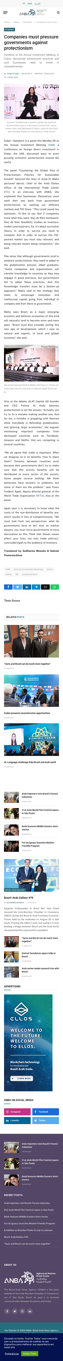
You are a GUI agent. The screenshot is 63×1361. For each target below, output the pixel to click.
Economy (9, 30)
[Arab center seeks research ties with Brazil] (11, 972)
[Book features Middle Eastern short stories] (11, 830)
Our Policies (10, 1330)
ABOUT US (10, 1264)
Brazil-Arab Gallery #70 (18, 897)
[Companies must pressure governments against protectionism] (31, 101)
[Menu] (5, 12)
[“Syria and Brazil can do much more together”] (31, 641)
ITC (7, 191)
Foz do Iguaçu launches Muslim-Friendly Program (29, 1223)
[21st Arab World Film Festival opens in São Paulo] (11, 813)
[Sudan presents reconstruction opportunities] (31, 690)
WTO (40, 495)
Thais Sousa (13, 74)
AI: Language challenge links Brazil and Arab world (30, 762)
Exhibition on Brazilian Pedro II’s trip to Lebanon (28, 1230)
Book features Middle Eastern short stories (26, 1216)
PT (24, 3)
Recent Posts (13, 1195)
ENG (30, 3)
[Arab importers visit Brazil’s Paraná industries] (11, 797)
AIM (51, 144)
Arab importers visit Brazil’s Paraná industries (27, 1203)
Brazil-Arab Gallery (15, 890)
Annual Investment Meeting (28, 569)
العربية (37, 3)
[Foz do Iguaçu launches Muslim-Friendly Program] (11, 846)
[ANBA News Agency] (33, 12)
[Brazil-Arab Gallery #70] (31, 875)
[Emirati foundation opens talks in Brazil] (11, 956)
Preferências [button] (12, 1353)
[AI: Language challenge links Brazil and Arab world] (31, 739)
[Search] (58, 12)
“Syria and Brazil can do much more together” (27, 664)
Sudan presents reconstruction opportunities (27, 713)
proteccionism (29, 574)
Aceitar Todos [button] (29, 1353)
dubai (50, 569)
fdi (17, 574)
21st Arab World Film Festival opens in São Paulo (29, 1210)
